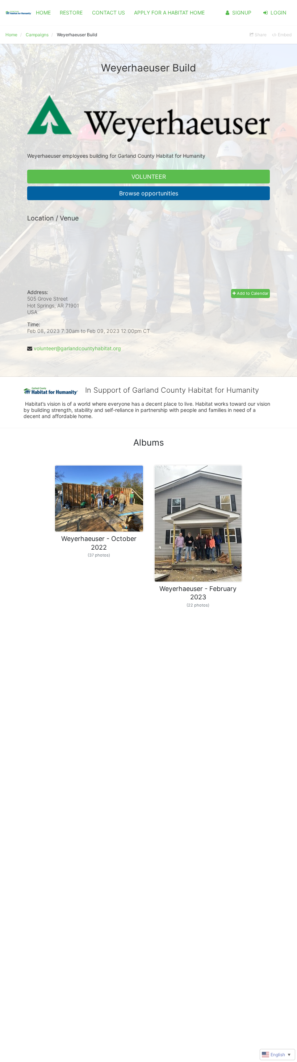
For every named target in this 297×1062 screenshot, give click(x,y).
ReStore (71, 12)
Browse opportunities (148, 193)
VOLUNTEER (148, 176)
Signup (241, 12)
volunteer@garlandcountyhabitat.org (77, 348)
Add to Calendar (252, 293)
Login (278, 12)
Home (43, 12)
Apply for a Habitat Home (169, 12)
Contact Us (108, 12)
